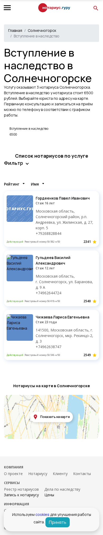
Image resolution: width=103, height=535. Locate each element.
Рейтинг (11, 184)
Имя (35, 184)
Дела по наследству (62, 489)
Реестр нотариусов (21, 489)
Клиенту (60, 473)
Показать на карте (55, 417)
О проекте (13, 473)
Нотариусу (37, 473)
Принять (57, 522)
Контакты (82, 473)
